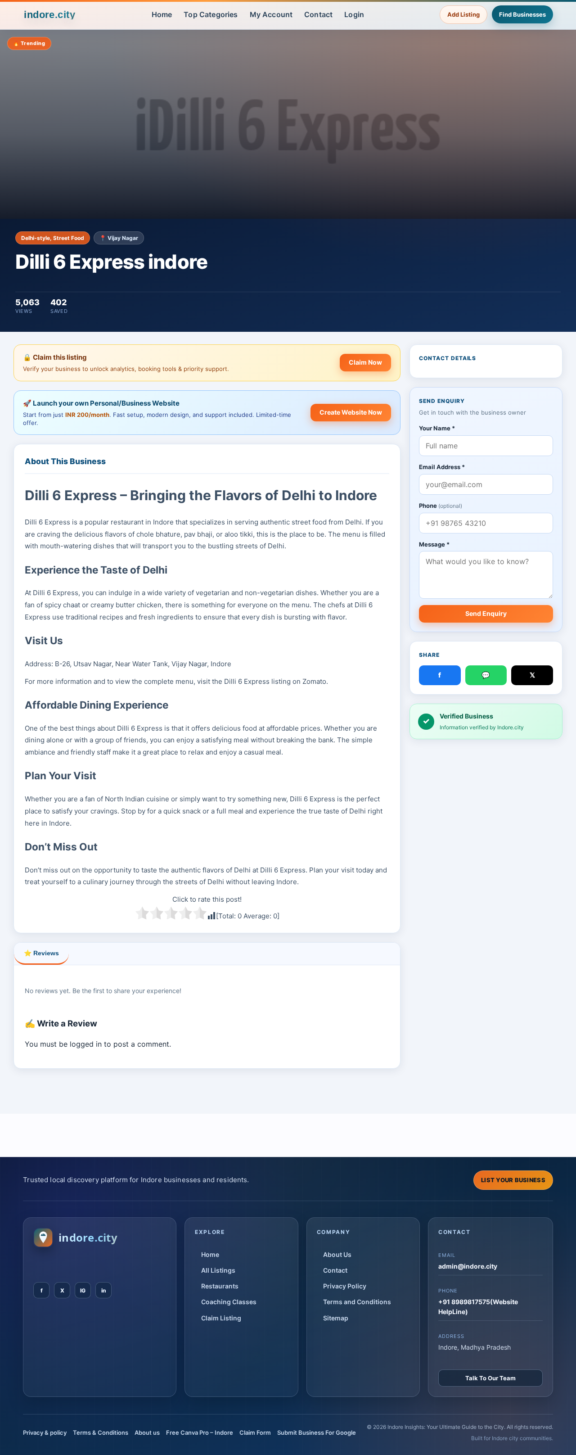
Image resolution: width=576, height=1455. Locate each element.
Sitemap (335, 1318)
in (103, 1290)
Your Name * (437, 428)
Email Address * (442, 466)
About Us (337, 1254)
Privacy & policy (45, 1432)
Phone (440, 505)
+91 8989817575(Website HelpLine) (478, 1306)
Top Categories (211, 14)
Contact (318, 14)
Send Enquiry (486, 613)
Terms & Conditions (100, 1432)
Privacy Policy (344, 1286)
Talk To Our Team (490, 1378)
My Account (271, 14)
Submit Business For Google (316, 1432)
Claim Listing (221, 1318)
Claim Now (365, 362)
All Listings (218, 1270)
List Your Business (513, 1180)
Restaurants (219, 1286)
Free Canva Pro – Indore (199, 1432)
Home (162, 14)
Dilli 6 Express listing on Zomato (275, 681)
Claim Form (255, 1432)
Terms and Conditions (357, 1302)
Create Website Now (351, 412)
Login (354, 14)
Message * (434, 543)
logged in (86, 1043)
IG (83, 1290)
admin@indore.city (467, 1266)
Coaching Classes (228, 1302)
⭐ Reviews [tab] (41, 953)
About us (147, 1432)
